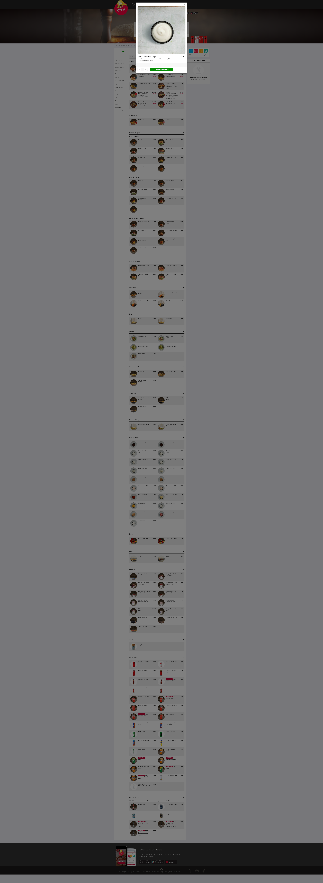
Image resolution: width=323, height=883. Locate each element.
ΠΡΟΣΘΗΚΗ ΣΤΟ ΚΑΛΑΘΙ (161, 69)
